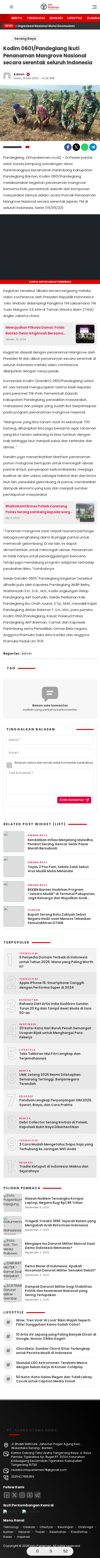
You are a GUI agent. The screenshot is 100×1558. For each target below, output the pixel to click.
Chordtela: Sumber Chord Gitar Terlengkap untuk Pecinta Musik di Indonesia (53, 1351)
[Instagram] (22, 1495)
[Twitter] (76, 147)
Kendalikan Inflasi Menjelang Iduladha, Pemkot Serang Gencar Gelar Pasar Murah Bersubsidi (60, 844)
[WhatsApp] (84, 147)
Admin (18, 74)
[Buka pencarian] (5, 6)
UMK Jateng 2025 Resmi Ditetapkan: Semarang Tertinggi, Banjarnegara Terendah (50, 1079)
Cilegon (34, 910)
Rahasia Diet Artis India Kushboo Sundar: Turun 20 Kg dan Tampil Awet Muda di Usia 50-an (55, 1008)
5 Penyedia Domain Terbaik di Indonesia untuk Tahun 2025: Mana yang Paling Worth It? (56, 962)
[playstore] (31, 1511)
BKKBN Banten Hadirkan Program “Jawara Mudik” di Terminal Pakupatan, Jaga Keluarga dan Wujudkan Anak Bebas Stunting (61, 894)
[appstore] (12, 1511)
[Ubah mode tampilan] (11, 7)
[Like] (31, 1551)
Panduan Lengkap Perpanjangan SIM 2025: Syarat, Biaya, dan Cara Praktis (55, 1102)
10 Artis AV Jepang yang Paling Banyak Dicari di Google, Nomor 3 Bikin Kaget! (56, 1336)
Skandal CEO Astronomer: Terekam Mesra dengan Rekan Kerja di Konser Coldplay (51, 1365)
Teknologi (36, 18)
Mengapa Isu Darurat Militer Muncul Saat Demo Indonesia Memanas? (60, 1245)
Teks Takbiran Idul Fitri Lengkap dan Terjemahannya (49, 1056)
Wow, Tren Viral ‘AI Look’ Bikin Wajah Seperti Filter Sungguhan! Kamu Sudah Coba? (53, 1322)
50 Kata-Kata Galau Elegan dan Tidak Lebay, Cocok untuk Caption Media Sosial (54, 1379)
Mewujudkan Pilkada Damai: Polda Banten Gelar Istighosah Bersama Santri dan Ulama (35, 330)
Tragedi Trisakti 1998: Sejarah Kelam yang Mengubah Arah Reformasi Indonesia (60, 1223)
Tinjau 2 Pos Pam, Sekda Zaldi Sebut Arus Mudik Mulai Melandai (58, 869)
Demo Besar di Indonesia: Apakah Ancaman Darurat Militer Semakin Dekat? (60, 1268)
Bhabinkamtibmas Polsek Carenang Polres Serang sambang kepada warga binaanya (39, 509)
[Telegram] (93, 147)
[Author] (6, 76)
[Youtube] (29, 1495)
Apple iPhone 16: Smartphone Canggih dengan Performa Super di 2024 (51, 985)
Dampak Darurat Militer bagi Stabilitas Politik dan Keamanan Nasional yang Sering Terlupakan (58, 1290)
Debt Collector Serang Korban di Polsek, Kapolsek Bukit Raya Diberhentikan (53, 1124)
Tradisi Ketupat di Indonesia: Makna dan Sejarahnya (53, 1168)
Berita (16, 18)
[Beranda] (4, 18)
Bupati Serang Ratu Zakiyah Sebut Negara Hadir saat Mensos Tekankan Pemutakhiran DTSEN (59, 918)
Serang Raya (25, 38)
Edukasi (56, 18)
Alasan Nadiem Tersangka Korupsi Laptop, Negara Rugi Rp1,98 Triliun (54, 1200)
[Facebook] (68, 147)
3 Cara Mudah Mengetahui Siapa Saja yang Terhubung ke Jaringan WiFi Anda (56, 1146)
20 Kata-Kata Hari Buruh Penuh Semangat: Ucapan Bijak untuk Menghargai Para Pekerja (55, 1033)
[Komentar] (45, 1551)
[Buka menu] (93, 8)
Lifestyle (74, 18)
